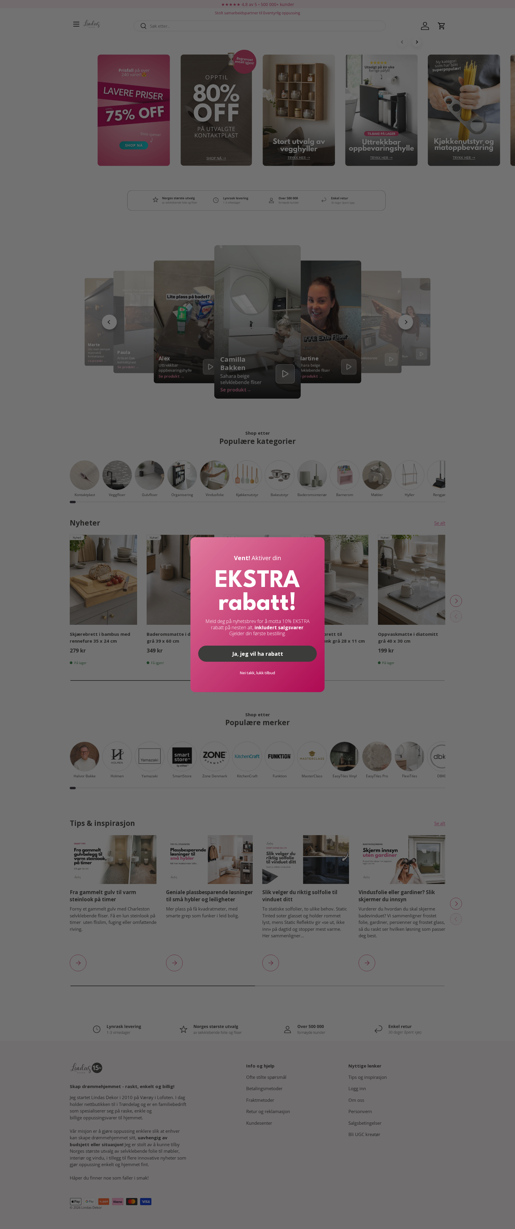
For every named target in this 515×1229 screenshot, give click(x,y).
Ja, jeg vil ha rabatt (257, 653)
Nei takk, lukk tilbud (257, 672)
